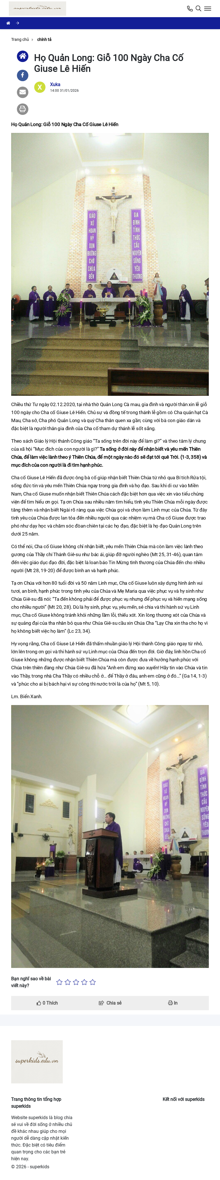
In (175, 1003)
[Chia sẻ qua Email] (22, 92)
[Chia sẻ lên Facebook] (22, 75)
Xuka (55, 84)
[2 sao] (67, 982)
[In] (22, 109)
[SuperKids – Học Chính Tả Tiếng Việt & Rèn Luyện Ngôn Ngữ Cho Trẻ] (38, 8)
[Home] (22, 56)
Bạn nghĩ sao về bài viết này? (31, 982)
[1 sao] (59, 982)
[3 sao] (76, 982)
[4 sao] (84, 982)
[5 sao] (92, 982)
